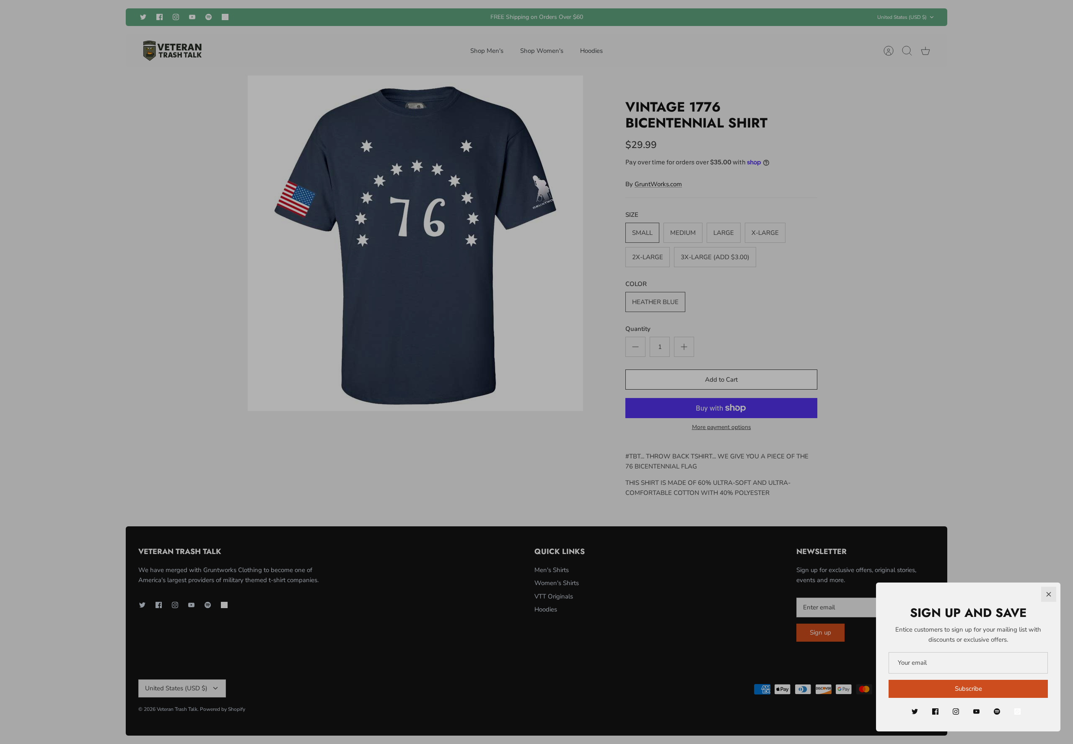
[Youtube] (976, 711)
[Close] (1048, 594)
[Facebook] (935, 711)
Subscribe (968, 688)
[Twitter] (915, 711)
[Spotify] (997, 711)
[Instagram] (956, 711)
